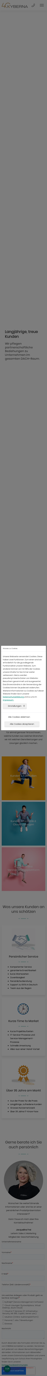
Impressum (8, 700)
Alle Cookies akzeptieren (22, 724)
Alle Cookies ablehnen (19, 716)
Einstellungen (14, 705)
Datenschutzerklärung (13, 697)
